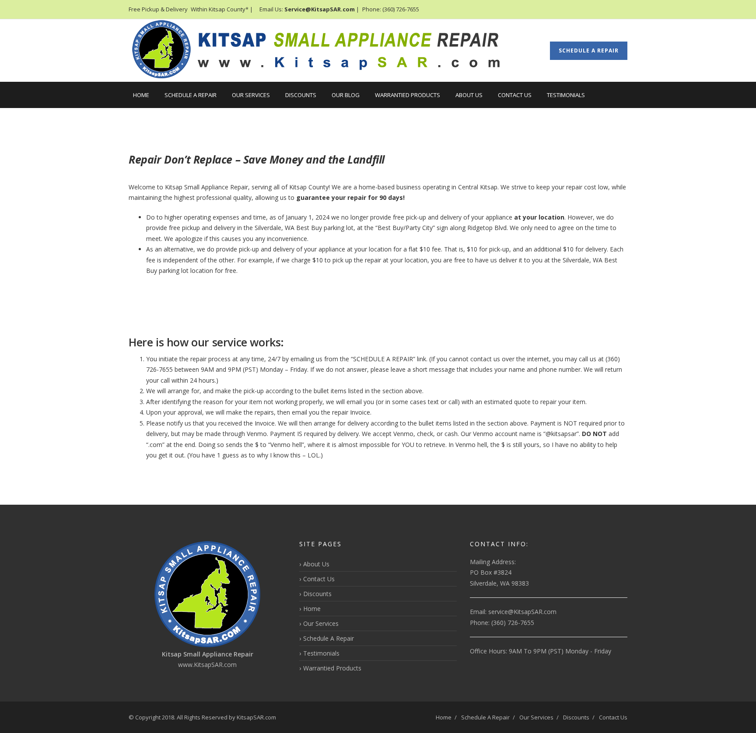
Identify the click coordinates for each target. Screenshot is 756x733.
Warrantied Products (407, 95)
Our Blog (346, 95)
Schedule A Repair (589, 50)
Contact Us (515, 95)
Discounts (300, 95)
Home (141, 95)
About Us (469, 95)
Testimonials (566, 95)
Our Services (251, 95)
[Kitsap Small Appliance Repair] (325, 50)
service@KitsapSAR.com (522, 611)
